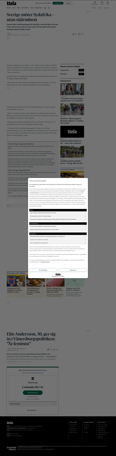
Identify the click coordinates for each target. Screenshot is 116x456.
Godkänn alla (73, 270)
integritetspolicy (45, 262)
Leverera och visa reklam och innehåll (39, 239)
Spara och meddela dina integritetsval (39, 243)
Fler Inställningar (43, 270)
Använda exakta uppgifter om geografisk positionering (43, 226)
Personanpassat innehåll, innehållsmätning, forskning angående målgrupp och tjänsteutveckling (53, 219)
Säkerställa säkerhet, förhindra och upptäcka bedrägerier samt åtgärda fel (47, 236)
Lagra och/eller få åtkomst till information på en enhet (43, 213)
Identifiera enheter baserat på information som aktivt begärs (44, 229)
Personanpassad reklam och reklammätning (40, 216)
